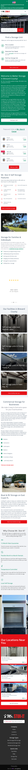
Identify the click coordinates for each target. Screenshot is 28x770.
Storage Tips (14, 756)
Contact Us (14, 734)
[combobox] (14, 721)
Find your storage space (7, 465)
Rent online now (14, 67)
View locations (24, 14)
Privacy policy (14, 766)
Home (14, 729)
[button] (10, 230)
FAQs (14, 754)
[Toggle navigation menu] (26, 11)
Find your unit (14, 120)
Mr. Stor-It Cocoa (18, 130)
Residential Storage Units (14, 745)
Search (20, 30)
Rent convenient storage (8, 208)
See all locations (14, 703)
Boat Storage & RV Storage (14, 740)
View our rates (14, 167)
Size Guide (14, 759)
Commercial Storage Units (14, 743)
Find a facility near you (14, 393)
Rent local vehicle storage (14, 522)
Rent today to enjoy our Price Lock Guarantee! (12, 8)
